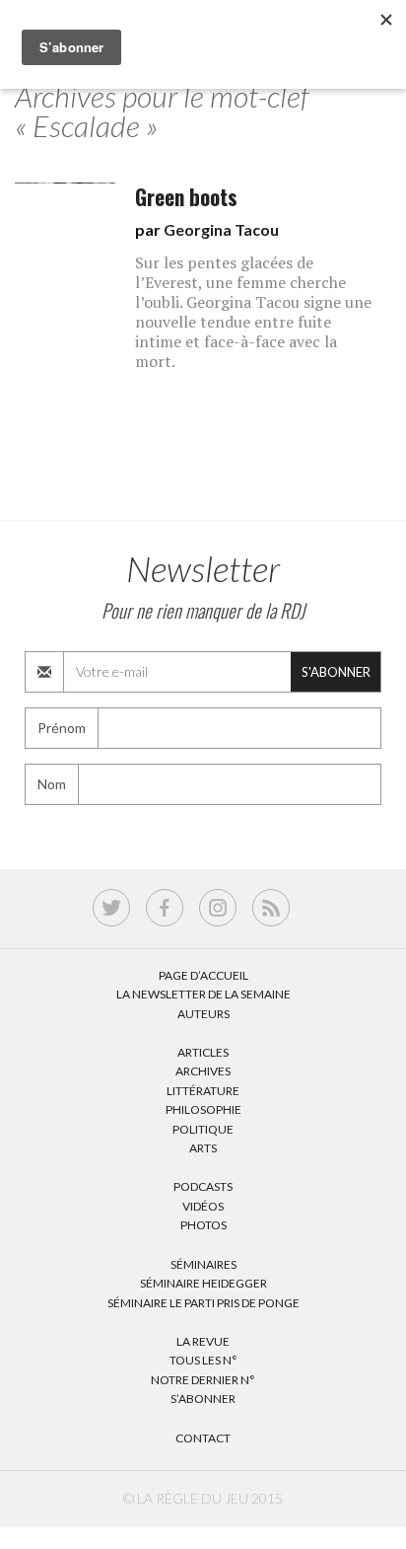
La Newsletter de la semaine (203, 994)
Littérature (203, 1090)
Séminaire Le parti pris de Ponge (203, 1302)
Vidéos (203, 1206)
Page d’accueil (203, 975)
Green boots (186, 197)
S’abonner (203, 1398)
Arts (203, 1148)
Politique (203, 1129)
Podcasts (203, 1186)
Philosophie (203, 1109)
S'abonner (336, 672)
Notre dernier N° (203, 1379)
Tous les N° (203, 1360)
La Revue (203, 1341)
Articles (203, 1052)
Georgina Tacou (221, 229)
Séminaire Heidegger (203, 1283)
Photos (203, 1224)
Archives (203, 1071)
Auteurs (203, 1013)
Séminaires (203, 1264)
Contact (203, 1438)
